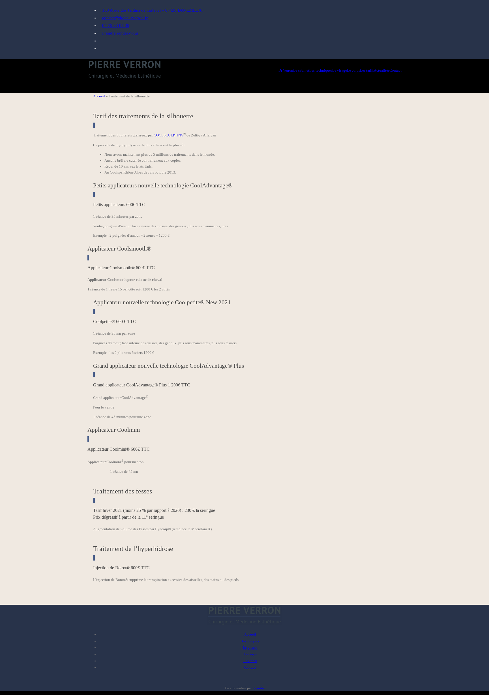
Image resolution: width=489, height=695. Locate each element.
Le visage (250, 647)
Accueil (99, 96)
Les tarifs (250, 661)
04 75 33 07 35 (115, 25)
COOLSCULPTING (168, 135)
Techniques (250, 641)
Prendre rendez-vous (120, 33)
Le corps (250, 654)
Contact (250, 667)
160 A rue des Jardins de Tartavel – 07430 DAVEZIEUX (152, 10)
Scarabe (259, 688)
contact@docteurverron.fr (125, 18)
